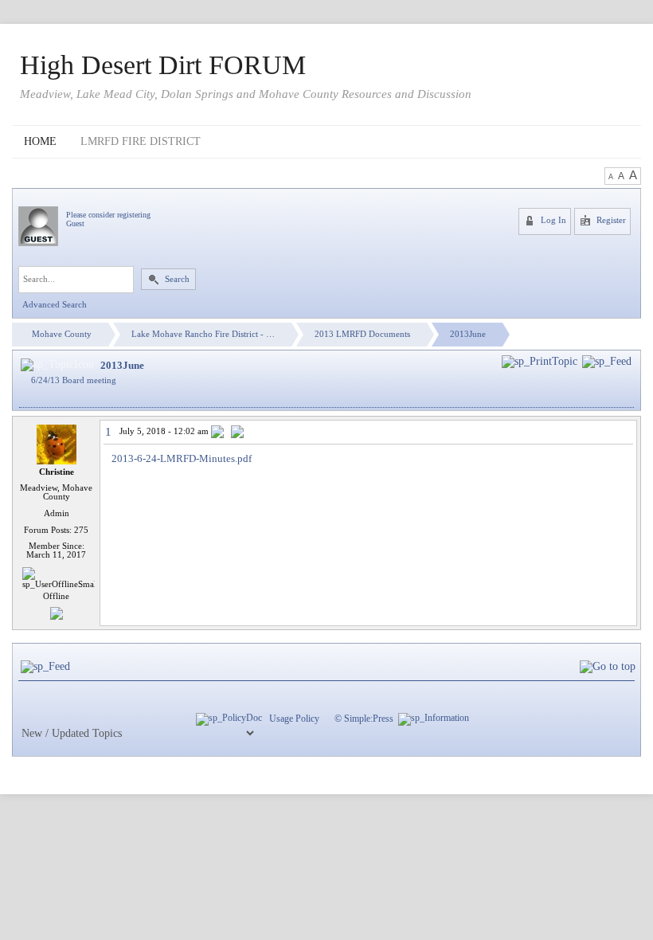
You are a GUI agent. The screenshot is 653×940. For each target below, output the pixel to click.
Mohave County (62, 334)
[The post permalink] (218, 432)
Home (40, 141)
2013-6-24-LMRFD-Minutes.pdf (181, 458)
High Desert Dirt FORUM (163, 65)
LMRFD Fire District (140, 141)
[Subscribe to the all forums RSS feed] (45, 667)
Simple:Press (368, 718)
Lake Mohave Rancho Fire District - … (203, 334)
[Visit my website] (57, 612)
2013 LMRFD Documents (362, 334)
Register (610, 220)
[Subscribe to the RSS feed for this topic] (607, 361)
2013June (468, 334)
